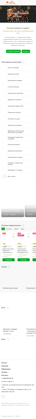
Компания (4, 366)
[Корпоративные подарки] (18, 299)
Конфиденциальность (7, 416)
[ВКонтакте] (3, 396)
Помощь (4, 372)
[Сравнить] (13, 236)
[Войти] (30, 3)
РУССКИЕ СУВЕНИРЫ (13, 51)
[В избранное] (13, 234)
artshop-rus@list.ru (7, 381)
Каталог (4, 363)
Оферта (18, 416)
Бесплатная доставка (10, 288)
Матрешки (26, 51)
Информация (5, 369)
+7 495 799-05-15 (7, 378)
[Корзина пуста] (33, 3)
